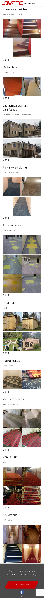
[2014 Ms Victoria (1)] (12, 534)
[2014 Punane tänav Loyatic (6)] (31, 283)
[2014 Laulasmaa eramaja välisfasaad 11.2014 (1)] (31, 129)
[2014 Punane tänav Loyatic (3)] (12, 264)
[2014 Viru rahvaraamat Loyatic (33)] (12, 438)
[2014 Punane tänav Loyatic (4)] (31, 264)
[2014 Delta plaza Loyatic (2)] (31, 86)
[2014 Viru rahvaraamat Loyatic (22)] (31, 418)
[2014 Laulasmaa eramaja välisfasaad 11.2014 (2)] (12, 148)
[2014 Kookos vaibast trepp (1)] (12, 28)
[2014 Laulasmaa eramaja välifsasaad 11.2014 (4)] (12, 129)
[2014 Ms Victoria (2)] (31, 534)
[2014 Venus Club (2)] (31, 476)
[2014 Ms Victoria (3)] (12, 553)
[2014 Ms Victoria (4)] (31, 553)
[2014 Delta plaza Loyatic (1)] (12, 86)
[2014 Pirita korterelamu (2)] (31, 186)
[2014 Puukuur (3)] (12, 341)
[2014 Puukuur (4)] (31, 341)
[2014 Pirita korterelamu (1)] (12, 186)
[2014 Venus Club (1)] (12, 476)
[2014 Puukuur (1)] (12, 322)
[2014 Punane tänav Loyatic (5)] (12, 283)
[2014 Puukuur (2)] (31, 322)
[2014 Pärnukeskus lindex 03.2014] (12, 380)
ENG (29, 3)
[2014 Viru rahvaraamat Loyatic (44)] (31, 438)
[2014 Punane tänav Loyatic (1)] (12, 244)
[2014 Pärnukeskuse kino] (31, 380)
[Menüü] (41, 3)
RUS (33, 3)
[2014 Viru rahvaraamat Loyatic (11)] (12, 418)
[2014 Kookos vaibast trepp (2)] (31, 28)
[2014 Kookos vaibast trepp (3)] (22, 48)
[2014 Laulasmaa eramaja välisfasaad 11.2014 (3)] (31, 148)
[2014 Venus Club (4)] (31, 495)
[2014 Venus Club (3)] (12, 495)
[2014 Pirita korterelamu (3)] (22, 206)
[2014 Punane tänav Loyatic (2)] (31, 244)
